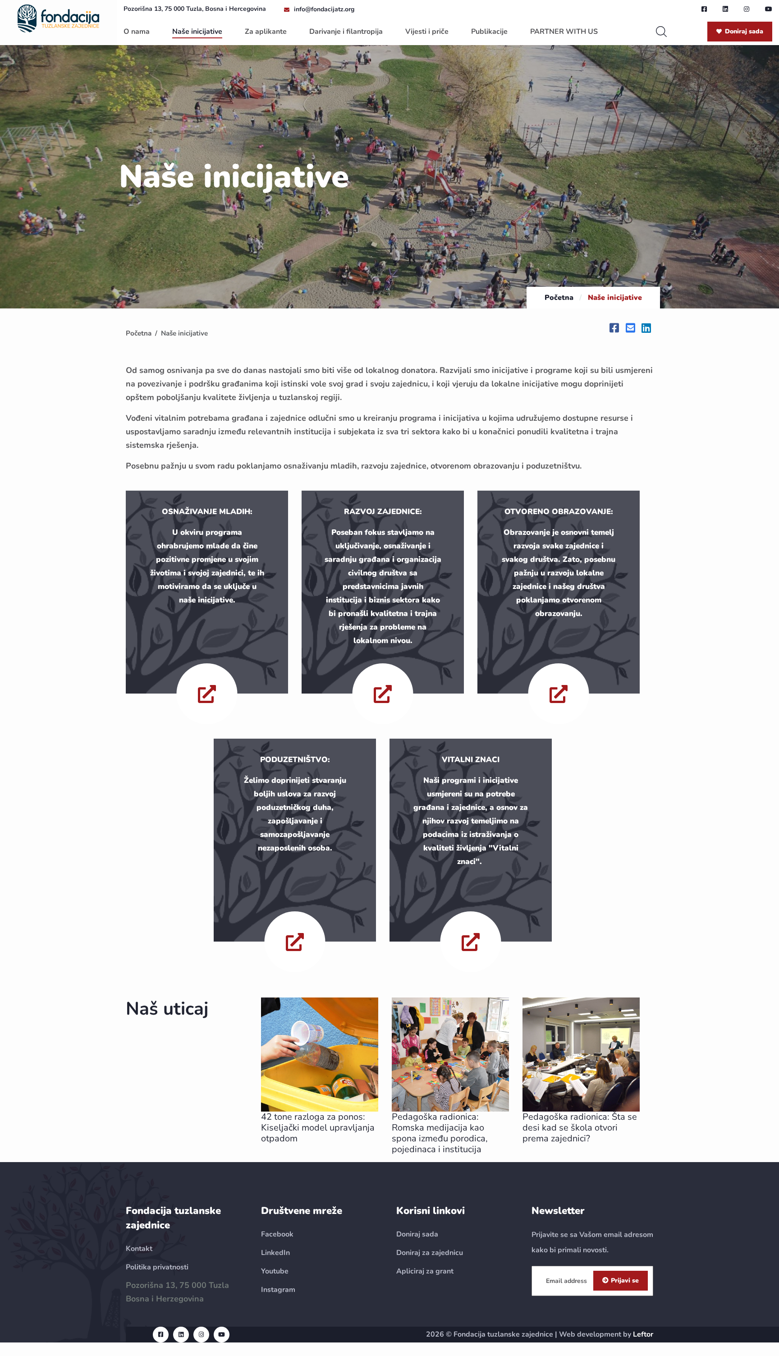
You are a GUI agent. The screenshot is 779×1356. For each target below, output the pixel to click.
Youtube (275, 1271)
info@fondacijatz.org (324, 9)
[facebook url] (704, 9)
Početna (559, 298)
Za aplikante (266, 32)
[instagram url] (746, 9)
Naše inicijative (197, 32)
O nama (137, 32)
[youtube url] (768, 9)
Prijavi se (625, 1280)
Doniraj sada (744, 31)
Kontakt (139, 1249)
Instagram (278, 1290)
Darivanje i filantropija (346, 32)
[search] (661, 31)
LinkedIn (275, 1253)
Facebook (277, 1234)
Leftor (643, 1334)
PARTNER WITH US (564, 32)
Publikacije (489, 32)
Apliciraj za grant (425, 1271)
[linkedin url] (725, 9)
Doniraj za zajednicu (429, 1253)
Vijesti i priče (427, 32)
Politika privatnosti (157, 1267)
